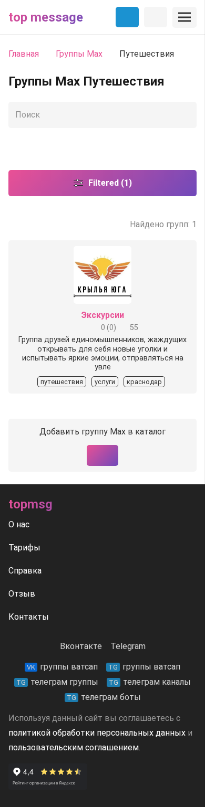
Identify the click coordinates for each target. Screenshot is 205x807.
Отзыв (21, 594)
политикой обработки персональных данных (97, 733)
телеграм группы (57, 682)
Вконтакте (81, 646)
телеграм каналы (150, 682)
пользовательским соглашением (73, 747)
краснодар (144, 382)
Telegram (128, 646)
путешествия (61, 382)
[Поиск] (186, 114)
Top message (45, 17)
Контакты (28, 617)
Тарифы (24, 548)
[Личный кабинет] (155, 17)
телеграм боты (104, 697)
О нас (18, 524)
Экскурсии (102, 315)
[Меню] (184, 17)
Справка (25, 571)
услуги (105, 382)
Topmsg (30, 504)
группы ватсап (62, 667)
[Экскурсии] (102, 253)
